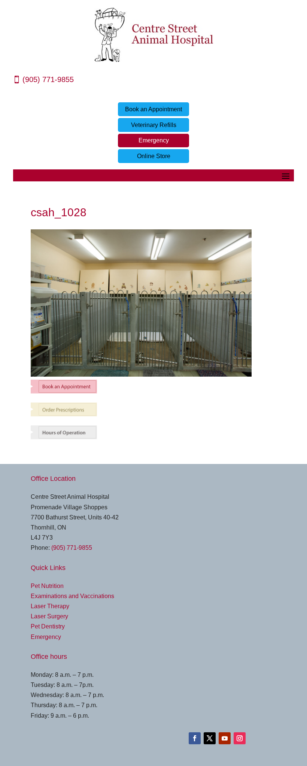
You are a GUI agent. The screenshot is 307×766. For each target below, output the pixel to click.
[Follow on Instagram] (240, 738)
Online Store (153, 156)
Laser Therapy (50, 606)
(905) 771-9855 (48, 79)
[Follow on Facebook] (195, 738)
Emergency (154, 140)
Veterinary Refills (153, 125)
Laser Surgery (49, 616)
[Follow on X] (210, 738)
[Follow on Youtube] (225, 738)
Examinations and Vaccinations (72, 596)
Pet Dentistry (48, 626)
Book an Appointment (153, 109)
